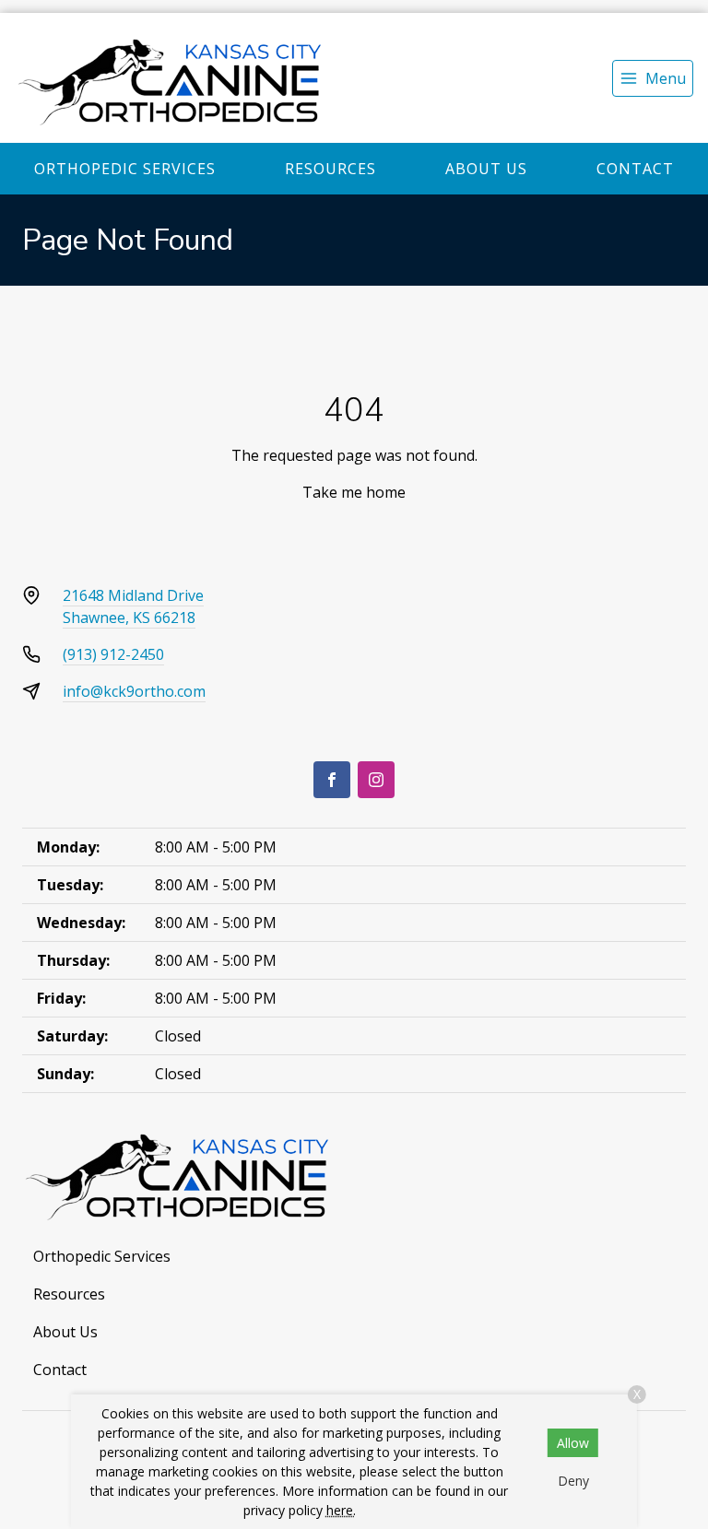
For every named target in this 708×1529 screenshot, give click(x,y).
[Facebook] (331, 779)
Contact (635, 169)
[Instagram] (376, 779)
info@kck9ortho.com (134, 691)
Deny (573, 1480)
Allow (573, 1443)
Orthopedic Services (125, 169)
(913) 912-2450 (113, 654)
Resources (330, 169)
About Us (486, 169)
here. (341, 1510)
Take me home (354, 492)
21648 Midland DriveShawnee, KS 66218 (133, 606)
